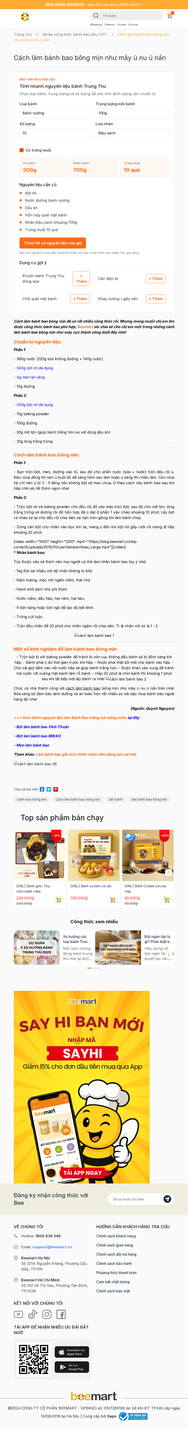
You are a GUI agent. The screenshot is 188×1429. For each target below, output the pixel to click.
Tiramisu (109, 24)
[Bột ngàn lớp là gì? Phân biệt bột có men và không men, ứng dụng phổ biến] (118, 947)
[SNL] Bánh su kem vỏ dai (90, 886)
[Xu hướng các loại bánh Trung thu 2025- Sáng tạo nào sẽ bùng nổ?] (37, 947)
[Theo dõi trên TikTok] (33, 1314)
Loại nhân (104, 124)
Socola (133, 24)
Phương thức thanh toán (116, 1272)
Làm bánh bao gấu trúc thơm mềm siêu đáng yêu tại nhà (86, 754)
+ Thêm (81, 279)
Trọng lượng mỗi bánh (115, 104)
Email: (46, 1247)
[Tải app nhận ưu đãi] (82, 1086)
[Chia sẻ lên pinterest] (55, 788)
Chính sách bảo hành (114, 1263)
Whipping (96, 24)
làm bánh (115, 799)
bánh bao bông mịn (32, 799)
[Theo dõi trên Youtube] (19, 1314)
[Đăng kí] (167, 1199)
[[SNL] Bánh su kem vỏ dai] (93, 855)
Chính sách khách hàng (116, 1236)
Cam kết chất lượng (113, 1282)
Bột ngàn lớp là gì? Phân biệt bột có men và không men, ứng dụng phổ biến (159, 939)
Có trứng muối (38, 150)
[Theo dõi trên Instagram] (47, 1314)
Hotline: (41, 1236)
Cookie (121, 24)
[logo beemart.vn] (94, 1395)
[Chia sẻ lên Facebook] (42, 788)
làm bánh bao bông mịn (149, 799)
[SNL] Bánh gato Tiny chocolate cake (33, 888)
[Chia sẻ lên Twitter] (49, 788)
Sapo (111, 1416)
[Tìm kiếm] (96, 15)
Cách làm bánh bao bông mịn (78, 799)
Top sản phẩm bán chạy (62, 817)
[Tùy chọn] (166, 899)
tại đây (133, 717)
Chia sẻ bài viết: (26, 789)
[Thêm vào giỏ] (58, 899)
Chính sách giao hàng (114, 1245)
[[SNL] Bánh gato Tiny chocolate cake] (39, 855)
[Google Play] (72, 1367)
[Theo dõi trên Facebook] (61, 1314)
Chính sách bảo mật (113, 1291)
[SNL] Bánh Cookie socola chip (145, 888)
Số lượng (27, 124)
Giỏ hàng (173, 12)
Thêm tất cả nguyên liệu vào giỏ (53, 243)
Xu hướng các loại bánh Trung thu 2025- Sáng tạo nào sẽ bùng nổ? (76, 939)
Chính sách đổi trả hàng (116, 1254)
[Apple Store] (72, 1352)
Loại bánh (28, 104)
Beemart (85, 326)
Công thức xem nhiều (94, 921)
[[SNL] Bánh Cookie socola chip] (148, 855)
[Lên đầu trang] (179, 1424)
